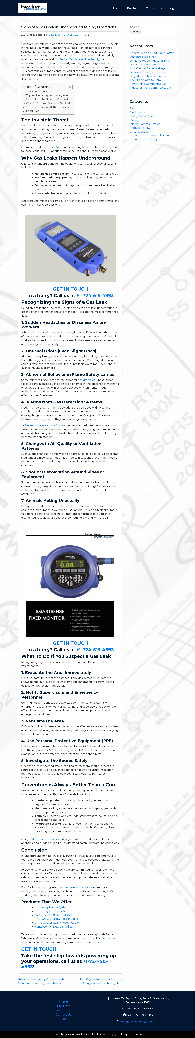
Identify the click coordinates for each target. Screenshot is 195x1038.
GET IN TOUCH (70, 289)
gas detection (86, 380)
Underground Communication (149, 135)
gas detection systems (78, 887)
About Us (63, 1010)
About (117, 8)
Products (134, 8)
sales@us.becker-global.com (139, 1021)
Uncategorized (139, 131)
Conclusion (32, 110)
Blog (170, 8)
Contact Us (154, 8)
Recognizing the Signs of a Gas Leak (47, 99)
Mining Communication (145, 124)
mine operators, (52, 147)
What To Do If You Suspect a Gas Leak (48, 103)
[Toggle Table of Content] (68, 87)
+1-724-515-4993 (95, 295)
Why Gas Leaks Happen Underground (47, 95)
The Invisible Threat (35, 91)
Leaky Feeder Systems (144, 116)
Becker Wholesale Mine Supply (79, 59)
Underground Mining (77, 35)
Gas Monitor (56, 35)
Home (102, 8)
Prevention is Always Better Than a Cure (48, 107)
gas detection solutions (42, 839)
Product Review (140, 127)
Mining (64, 35)
